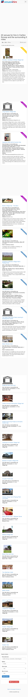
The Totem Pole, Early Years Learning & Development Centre (12, 317)
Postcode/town (5, 656)
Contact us (18, 689)
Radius (3, 661)
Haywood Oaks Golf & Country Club (11, 142)
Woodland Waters (6, 239)
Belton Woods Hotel (7, 344)
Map (10, 42)
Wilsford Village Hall (7, 534)
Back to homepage (11, 689)
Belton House (5, 590)
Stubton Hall (5, 645)
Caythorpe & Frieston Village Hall (10, 442)
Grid (6, 42)
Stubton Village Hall (7, 627)
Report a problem (14, 682)
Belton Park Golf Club (7, 554)
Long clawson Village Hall (9, 111)
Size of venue (5, 671)
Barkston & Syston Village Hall (10, 460)
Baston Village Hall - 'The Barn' (10, 205)
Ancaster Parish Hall (7, 479)
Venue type (4, 666)
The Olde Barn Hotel (7, 289)
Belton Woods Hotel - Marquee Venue (12, 516)
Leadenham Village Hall (8, 608)
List (3, 42)
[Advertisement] (14, 19)
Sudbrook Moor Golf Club (8, 385)
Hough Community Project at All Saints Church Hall (12, 422)
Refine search (23, 42)
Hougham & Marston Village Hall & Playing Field (11, 262)
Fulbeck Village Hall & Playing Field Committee (11, 497)
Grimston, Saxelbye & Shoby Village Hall (12, 60)
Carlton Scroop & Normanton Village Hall (13, 403)
